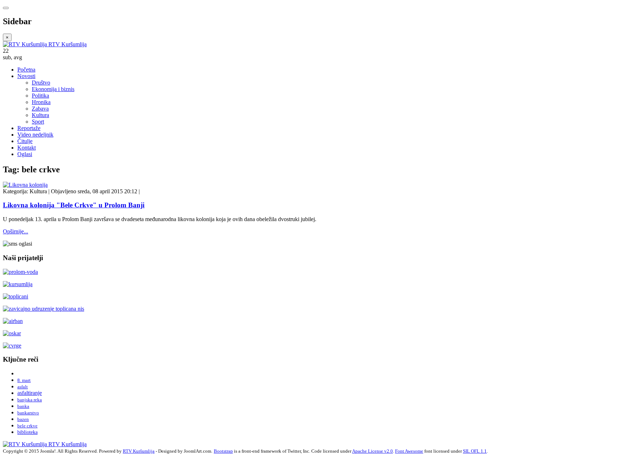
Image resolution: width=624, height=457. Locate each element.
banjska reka (29, 399)
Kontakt (26, 148)
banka (23, 406)
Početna (26, 69)
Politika (40, 95)
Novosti (26, 76)
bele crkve (27, 425)
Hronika (41, 102)
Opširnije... (15, 231)
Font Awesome (409, 451)
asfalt (22, 386)
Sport (38, 121)
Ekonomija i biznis (53, 89)
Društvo (41, 82)
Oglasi (24, 154)
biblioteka (27, 432)
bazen (23, 419)
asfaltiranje (29, 393)
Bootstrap (223, 451)
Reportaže (28, 128)
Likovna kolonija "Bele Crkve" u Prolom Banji (73, 205)
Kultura (40, 115)
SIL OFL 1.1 (475, 451)
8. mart (24, 380)
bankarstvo (28, 412)
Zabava (40, 108)
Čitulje (24, 141)
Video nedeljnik (35, 135)
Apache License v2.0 (372, 451)
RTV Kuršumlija (139, 451)
